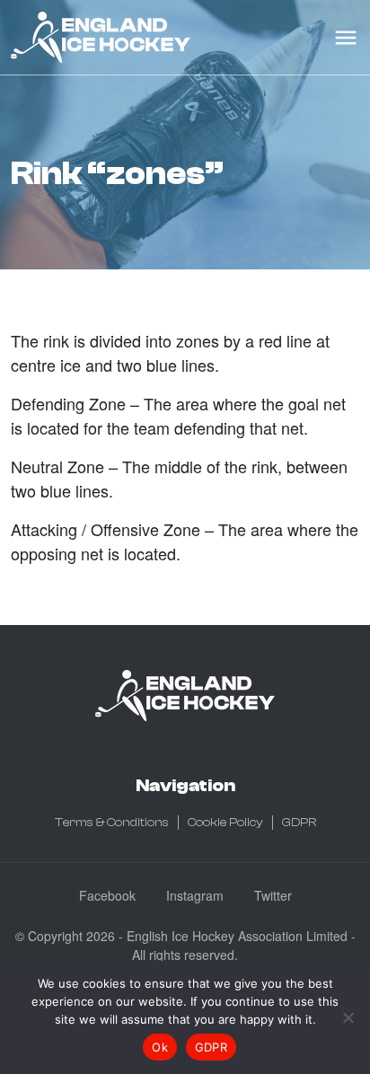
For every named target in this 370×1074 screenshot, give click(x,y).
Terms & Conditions (112, 822)
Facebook (107, 895)
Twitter (273, 895)
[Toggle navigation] (345, 37)
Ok (160, 1047)
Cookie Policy (225, 822)
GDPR (299, 822)
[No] (348, 1017)
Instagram (195, 895)
